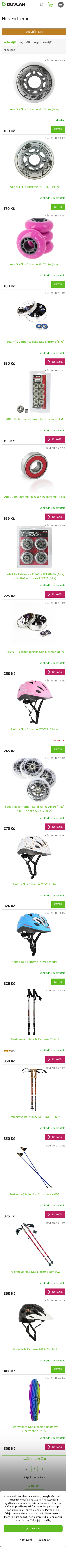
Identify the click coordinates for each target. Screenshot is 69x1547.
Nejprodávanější (43, 42)
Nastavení (26, 1540)
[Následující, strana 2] (34, 1469)
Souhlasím (34, 1528)
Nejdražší (25, 42)
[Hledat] (41, 4)
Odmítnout (44, 1540)
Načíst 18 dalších (34, 1458)
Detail (58, 129)
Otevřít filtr (34, 31)
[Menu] (60, 4)
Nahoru (36, 1486)
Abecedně (9, 50)
